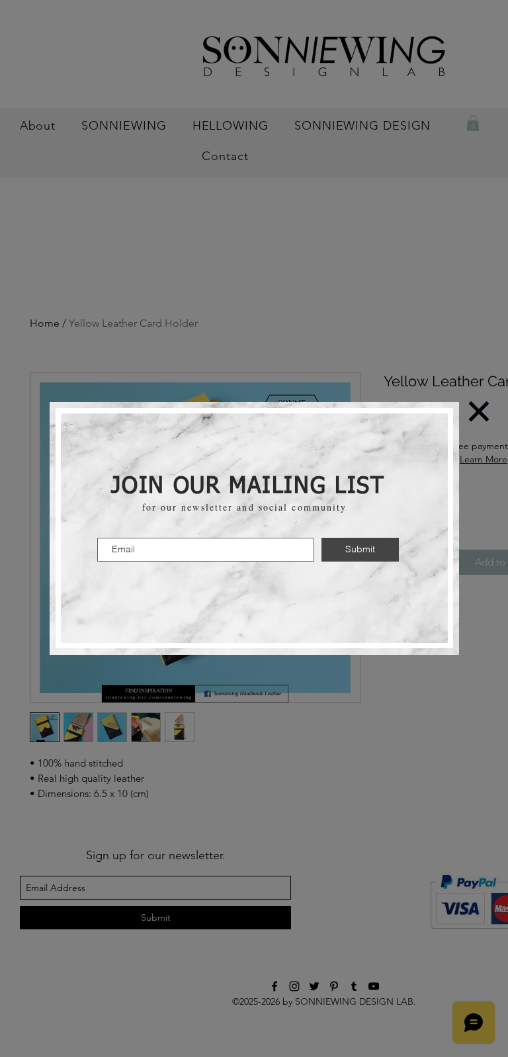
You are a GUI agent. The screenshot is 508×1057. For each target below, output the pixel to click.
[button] (478, 411)
